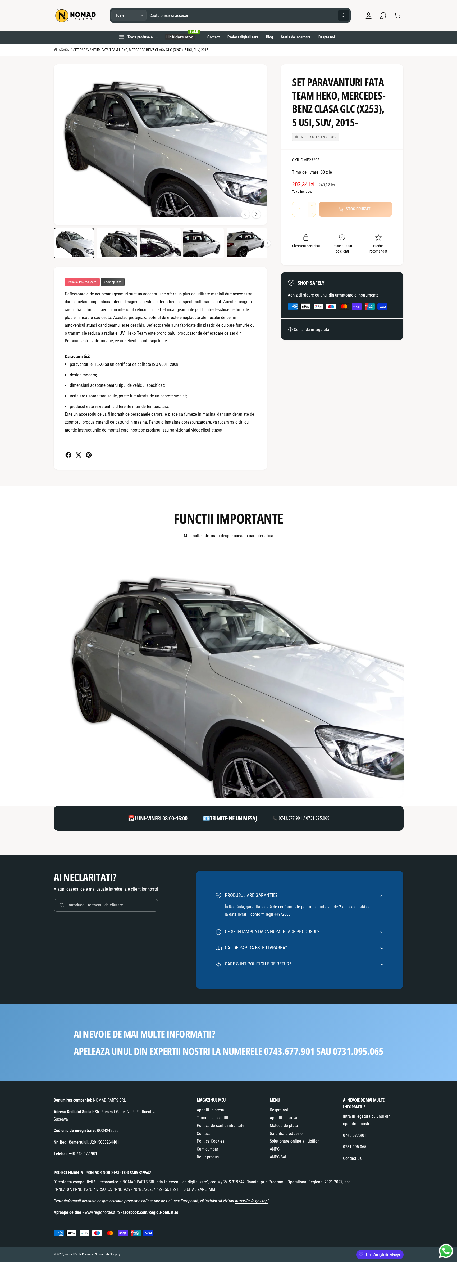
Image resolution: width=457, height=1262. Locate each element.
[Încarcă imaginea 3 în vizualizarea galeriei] (160, 243)
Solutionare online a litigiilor (294, 1141)
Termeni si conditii (212, 1117)
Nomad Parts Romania (79, 1254)
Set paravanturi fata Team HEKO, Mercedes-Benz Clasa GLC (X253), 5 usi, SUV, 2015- (141, 50)
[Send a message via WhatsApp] (446, 1251)
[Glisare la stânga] (245, 214)
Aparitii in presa (210, 1109)
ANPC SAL (278, 1157)
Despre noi (279, 1109)
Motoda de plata (284, 1125)
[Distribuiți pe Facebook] (68, 455)
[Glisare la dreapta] (256, 214)
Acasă (64, 50)
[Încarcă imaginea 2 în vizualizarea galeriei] (117, 243)
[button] (397, 15)
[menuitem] (138, 37)
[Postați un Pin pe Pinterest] (88, 455)
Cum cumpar (207, 1149)
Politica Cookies (210, 1141)
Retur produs (208, 1157)
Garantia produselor (287, 1133)
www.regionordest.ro (102, 1212)
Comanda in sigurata (311, 329)
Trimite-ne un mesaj (233, 818)
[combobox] (249, 15)
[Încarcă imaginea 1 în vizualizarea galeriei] (74, 243)
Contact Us (352, 1158)
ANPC (275, 1149)
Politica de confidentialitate (221, 1125)
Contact (203, 1133)
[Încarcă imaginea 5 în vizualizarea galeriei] (247, 243)
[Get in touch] (383, 15)
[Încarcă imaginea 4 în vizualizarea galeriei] (203, 243)
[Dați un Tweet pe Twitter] (78, 455)
